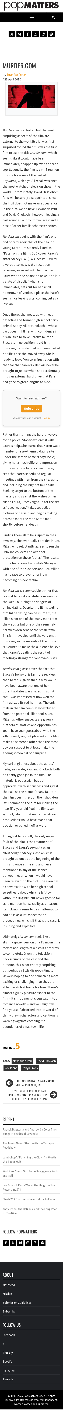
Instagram (9, 1370)
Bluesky (8, 1353)
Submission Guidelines (17, 1303)
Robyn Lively (30, 1068)
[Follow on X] (12, 34)
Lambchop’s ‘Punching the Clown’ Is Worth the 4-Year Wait (29, 1159)
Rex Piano (11, 1068)
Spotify (7, 1361)
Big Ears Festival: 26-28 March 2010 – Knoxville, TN (35, 1083)
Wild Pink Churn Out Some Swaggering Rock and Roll (30, 1173)
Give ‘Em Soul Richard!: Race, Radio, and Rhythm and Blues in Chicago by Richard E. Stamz (27, 1095)
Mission (7, 1294)
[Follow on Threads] (43, 34)
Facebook (9, 1335)
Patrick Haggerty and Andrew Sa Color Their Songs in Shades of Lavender (30, 1132)
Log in (46, 417)
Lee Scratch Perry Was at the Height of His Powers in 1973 (29, 1187)
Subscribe (31, 408)
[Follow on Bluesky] (19, 34)
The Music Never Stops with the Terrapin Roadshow (28, 1145)
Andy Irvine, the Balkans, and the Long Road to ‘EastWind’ (30, 1211)
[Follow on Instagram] (35, 34)
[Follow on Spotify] (51, 34)
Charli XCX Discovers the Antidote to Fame (29, 1199)
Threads (8, 1379)
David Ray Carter (16, 75)
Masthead (9, 1285)
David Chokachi (47, 1061)
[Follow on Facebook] (27, 34)
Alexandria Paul (22, 1061)
